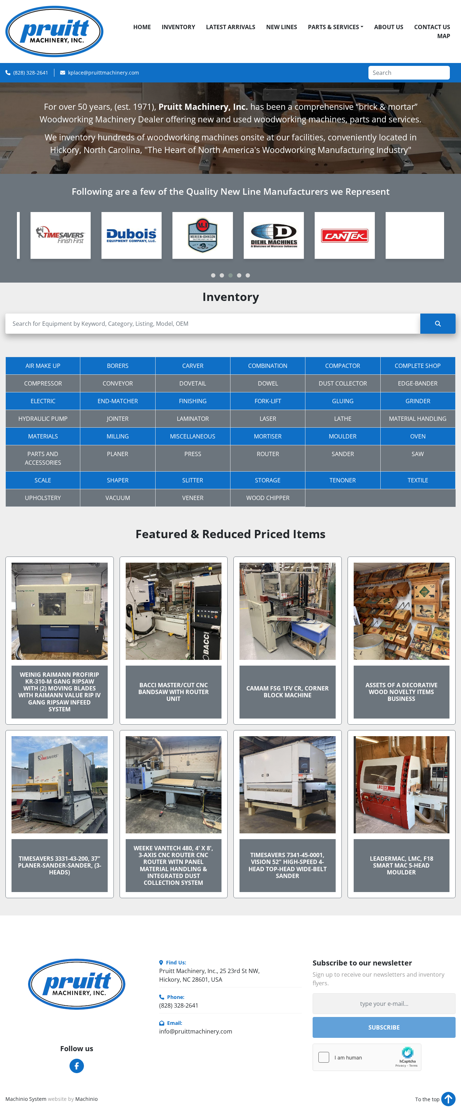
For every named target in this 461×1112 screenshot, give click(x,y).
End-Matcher (118, 401)
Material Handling (418, 419)
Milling (118, 436)
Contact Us (432, 27)
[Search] (438, 324)
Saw (418, 454)
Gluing (343, 401)
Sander (343, 454)
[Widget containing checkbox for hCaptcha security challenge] (367, 1057)
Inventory (178, 27)
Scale (43, 480)
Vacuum (118, 498)
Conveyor (118, 383)
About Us (388, 27)
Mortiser (268, 436)
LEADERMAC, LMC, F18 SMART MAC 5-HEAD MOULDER (401, 865)
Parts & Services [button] (333, 27)
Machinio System (25, 1098)
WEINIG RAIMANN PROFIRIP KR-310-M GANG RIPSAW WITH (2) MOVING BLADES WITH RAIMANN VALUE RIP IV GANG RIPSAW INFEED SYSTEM (59, 692)
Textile (418, 480)
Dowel (268, 383)
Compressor (43, 383)
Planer (117, 454)
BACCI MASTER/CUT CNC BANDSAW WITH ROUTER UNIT (173, 692)
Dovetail (192, 383)
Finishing (193, 401)
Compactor (342, 366)
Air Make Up (43, 366)
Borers (118, 366)
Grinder (418, 401)
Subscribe (384, 1027)
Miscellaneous (192, 436)
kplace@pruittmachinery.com (103, 72)
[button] (213, 275)
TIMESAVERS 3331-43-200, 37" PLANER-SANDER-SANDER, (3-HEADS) (59, 865)
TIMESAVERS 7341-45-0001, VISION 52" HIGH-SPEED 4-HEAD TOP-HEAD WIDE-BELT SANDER (288, 865)
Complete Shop (418, 366)
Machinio (86, 1098)
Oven (418, 436)
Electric (43, 401)
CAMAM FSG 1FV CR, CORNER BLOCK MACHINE (287, 691)
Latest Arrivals (230, 27)
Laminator (193, 419)
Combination (267, 366)
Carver (192, 366)
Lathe (343, 419)
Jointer (118, 419)
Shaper (118, 480)
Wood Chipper (268, 498)
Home (142, 27)
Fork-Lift (268, 401)
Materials (43, 436)
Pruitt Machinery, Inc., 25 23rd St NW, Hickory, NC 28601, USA (209, 975)
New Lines (281, 27)
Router (268, 454)
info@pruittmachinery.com (195, 1031)
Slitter (192, 480)
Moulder (343, 436)
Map (443, 36)
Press (192, 454)
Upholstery (43, 498)
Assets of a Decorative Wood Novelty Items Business (402, 692)
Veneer (192, 498)
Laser (268, 419)
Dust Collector (343, 383)
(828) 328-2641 (30, 72)
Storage (268, 480)
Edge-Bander (418, 383)
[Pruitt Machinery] (76, 984)
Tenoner (343, 480)
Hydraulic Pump (43, 419)
